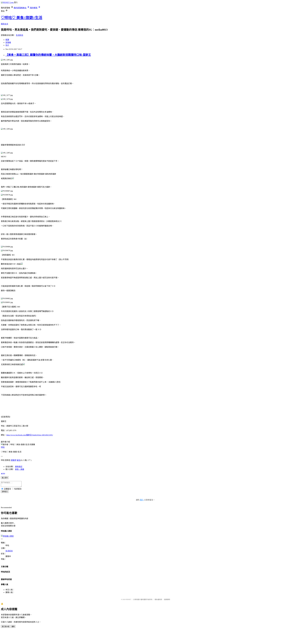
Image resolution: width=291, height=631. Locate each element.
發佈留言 (5, 491)
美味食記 (18, 467)
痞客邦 (13, 460)
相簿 (7, 40)
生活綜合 (19, 35)
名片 (7, 45)
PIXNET (128, 599)
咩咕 (3, 447)
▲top (3, 473)
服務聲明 (167, 599)
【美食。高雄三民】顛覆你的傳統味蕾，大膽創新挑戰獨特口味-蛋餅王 (48, 54)
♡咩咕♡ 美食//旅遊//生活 (21, 18)
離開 (13, 626)
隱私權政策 (158, 599)
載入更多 (5, 478)
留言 (18, 460)
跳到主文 (4, 24)
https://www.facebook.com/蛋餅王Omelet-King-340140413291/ (29, 435)
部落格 (8, 42)
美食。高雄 (19, 469)
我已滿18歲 (5, 626)
